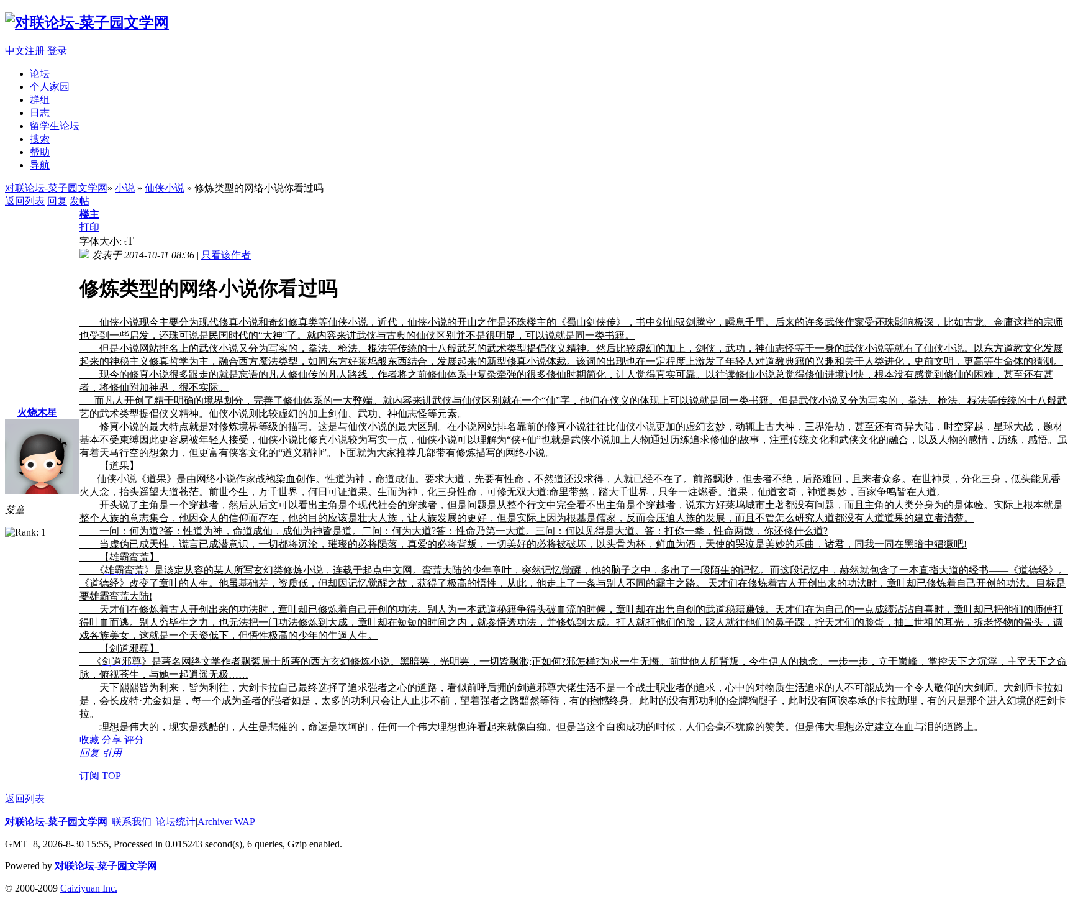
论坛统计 (176, 821)
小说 (125, 188)
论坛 (40, 73)
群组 (40, 99)
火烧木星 (37, 412)
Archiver (214, 821)
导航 (40, 165)
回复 (57, 201)
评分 (134, 739)
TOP (111, 775)
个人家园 (50, 86)
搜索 (40, 139)
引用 (112, 752)
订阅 (89, 775)
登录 (57, 50)
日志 (40, 112)
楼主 (89, 214)
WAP (244, 821)
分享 (112, 739)
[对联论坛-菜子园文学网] (87, 22)
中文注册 (25, 50)
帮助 (40, 152)
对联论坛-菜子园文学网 (56, 188)
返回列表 (25, 201)
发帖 (79, 201)
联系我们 (132, 821)
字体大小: (101, 241)
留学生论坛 (54, 126)
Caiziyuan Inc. (88, 888)
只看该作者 (226, 255)
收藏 (89, 739)
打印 (89, 227)
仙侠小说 (164, 188)
